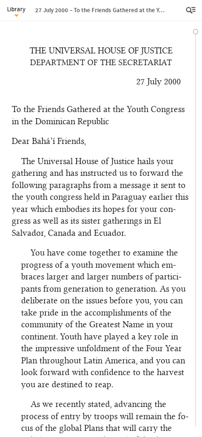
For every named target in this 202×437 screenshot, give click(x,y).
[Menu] (191, 10)
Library (16, 9)
